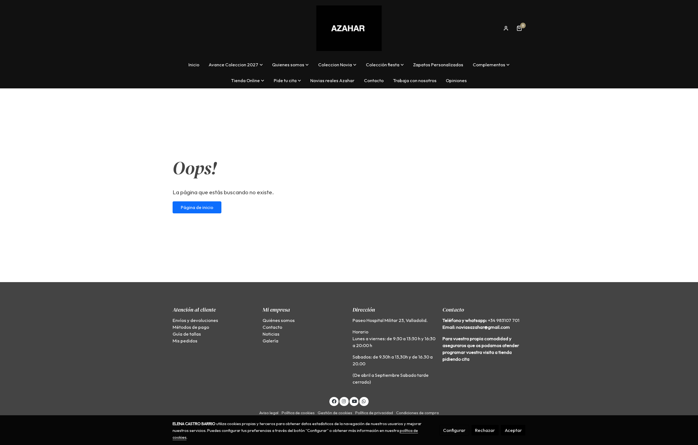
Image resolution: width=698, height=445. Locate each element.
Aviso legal (268, 412)
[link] (349, 28)
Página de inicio (197, 207)
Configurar (454, 430)
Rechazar (485, 430)
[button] (235, 64)
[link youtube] (354, 401)
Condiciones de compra (417, 412)
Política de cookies (298, 412)
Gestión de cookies (335, 412)
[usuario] (506, 28)
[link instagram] (344, 401)
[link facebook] (334, 401)
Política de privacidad (374, 412)
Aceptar (513, 430)
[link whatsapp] (364, 401)
